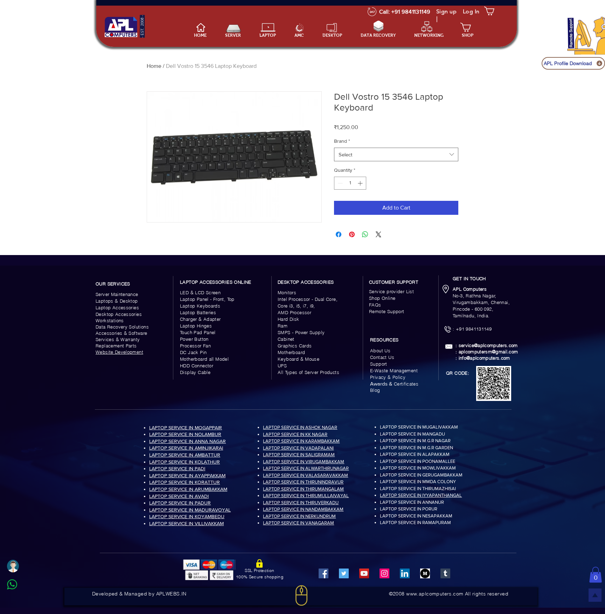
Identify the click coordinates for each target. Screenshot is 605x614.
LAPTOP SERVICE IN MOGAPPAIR (185, 427)
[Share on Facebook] (338, 234)
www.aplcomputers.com (434, 594)
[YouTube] (364, 573)
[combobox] (396, 154)
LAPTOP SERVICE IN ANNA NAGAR (187, 441)
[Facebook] (323, 573)
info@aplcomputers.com (484, 358)
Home (154, 66)
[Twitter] (344, 573)
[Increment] (360, 183)
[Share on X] (378, 234)
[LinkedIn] (405, 573)
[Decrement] (339, 183)
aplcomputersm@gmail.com (488, 351)
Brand (342, 141)
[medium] (425, 573)
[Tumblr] (445, 573)
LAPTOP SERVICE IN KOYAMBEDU (186, 516)
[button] (271, 35)
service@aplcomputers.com (488, 345)
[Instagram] (384, 573)
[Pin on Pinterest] (352, 234)
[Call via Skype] (20, 601)
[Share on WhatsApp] (365, 234)
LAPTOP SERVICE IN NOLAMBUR (185, 434)
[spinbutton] (350, 183)
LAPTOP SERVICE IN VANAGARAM (298, 522)
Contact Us (382, 357)
